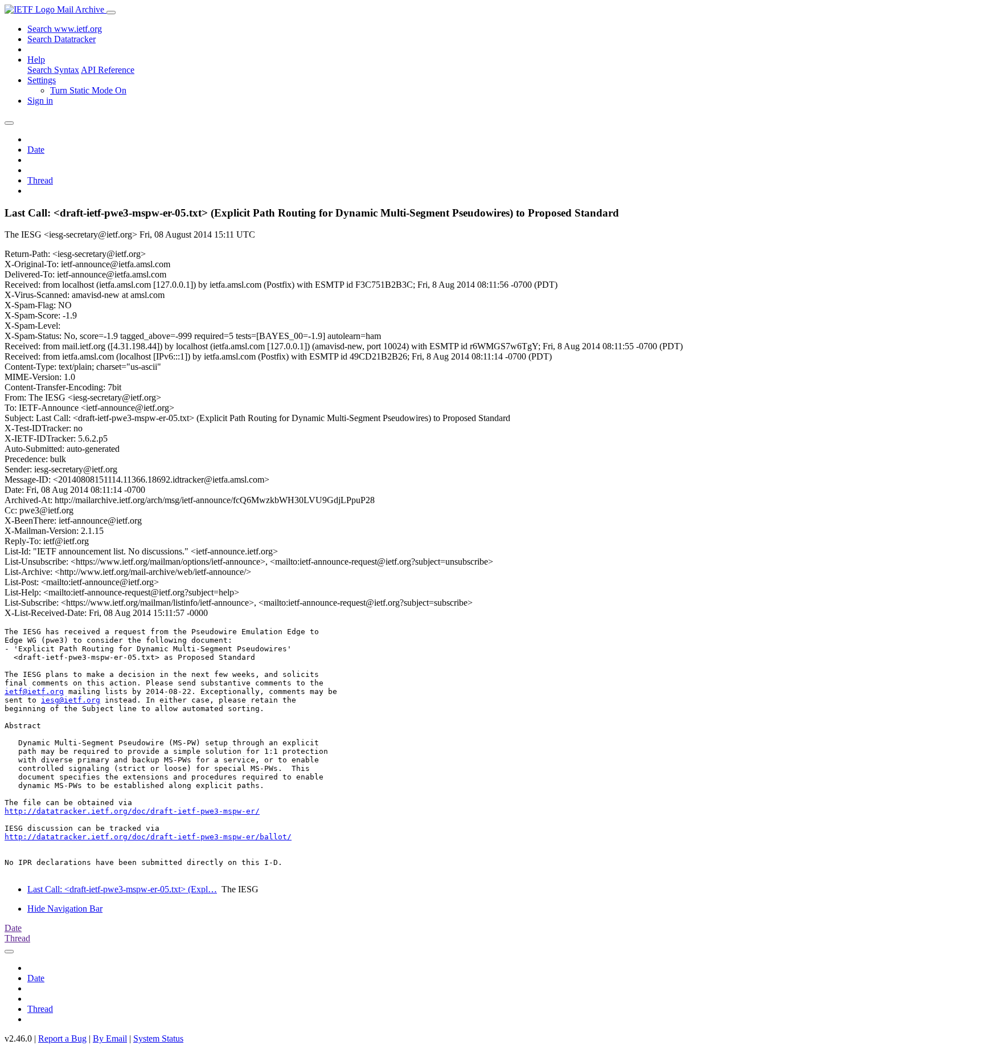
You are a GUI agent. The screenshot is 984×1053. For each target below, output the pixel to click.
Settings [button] (41, 80)
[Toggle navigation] (111, 12)
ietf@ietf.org (34, 691)
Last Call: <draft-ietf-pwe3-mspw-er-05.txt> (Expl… (122, 889)
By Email (110, 1038)
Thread (40, 180)
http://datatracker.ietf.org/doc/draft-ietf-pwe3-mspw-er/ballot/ (148, 836)
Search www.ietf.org (64, 29)
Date (35, 149)
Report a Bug (62, 1038)
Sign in (40, 100)
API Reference (107, 70)
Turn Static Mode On (88, 90)
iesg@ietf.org (70, 700)
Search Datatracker (61, 39)
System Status (158, 1038)
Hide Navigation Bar (64, 908)
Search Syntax (53, 70)
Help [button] (36, 59)
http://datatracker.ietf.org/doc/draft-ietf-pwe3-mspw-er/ (132, 811)
